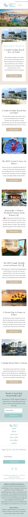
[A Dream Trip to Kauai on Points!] (14, 298)
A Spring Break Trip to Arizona (14, 363)
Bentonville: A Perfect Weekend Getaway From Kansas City (14, 213)
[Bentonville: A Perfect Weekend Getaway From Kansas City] (14, 198)
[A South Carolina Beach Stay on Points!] (14, 37)
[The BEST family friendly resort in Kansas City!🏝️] (14, 247)
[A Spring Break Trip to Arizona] (14, 347)
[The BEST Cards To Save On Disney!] (14, 145)
